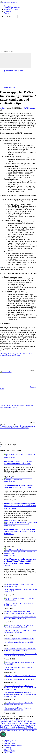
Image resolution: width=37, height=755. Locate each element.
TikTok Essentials (29, 108)
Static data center (9, 744)
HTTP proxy (19, 723)
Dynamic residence (10, 740)
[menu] (1, 1)
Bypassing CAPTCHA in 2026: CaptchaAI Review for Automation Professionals (20, 631)
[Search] (15, 60)
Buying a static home (10, 6)
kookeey (2, 108)
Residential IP (4, 730)
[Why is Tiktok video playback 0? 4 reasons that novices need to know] (20, 456)
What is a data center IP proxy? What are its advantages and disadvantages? (17, 709)
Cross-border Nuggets (13, 355)
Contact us (7, 11)
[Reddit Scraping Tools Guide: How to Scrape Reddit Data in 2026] (20, 586)
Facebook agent (32, 729)
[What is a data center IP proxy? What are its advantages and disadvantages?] (20, 704)
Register (6, 13)
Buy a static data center (11, 9)
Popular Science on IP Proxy (13, 745)
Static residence (9, 742)
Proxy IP (2, 720)
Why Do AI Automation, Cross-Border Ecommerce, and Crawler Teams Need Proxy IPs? (20, 617)
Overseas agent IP (5, 353)
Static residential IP (28, 730)
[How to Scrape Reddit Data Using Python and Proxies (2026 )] (20, 664)
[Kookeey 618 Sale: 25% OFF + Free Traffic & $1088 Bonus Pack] (20, 600)
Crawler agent (8, 725)
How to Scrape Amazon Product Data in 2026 (18, 642)
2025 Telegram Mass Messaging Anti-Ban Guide (19, 679)
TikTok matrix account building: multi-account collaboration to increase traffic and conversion (20, 506)
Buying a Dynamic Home (12, 8)
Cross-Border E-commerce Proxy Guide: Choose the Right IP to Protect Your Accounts (20, 654)
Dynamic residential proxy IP (19, 727)
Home (13, 70)
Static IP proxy (4, 727)
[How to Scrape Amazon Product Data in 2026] (19, 639)
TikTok (26, 723)
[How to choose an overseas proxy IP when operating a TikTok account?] (20, 479)
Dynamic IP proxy (5, 722)
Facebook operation (15, 730)
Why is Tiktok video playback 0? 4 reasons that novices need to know (18, 462)
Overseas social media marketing (16, 729)
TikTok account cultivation (26, 725)
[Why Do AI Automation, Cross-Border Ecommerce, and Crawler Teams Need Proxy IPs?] (20, 613)
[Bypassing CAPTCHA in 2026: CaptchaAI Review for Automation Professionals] (20, 627)
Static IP (15, 725)
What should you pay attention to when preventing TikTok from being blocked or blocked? (20, 531)
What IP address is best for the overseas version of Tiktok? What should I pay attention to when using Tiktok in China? (20, 562)
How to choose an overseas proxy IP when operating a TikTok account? (18, 486)
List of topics (8, 749)
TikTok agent (11, 723)
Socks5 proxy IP (17, 722)
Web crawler (8, 752)
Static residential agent (18, 353)
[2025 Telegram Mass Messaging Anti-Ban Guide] (20, 676)
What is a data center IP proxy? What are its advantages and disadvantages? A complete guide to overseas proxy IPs (20, 694)
